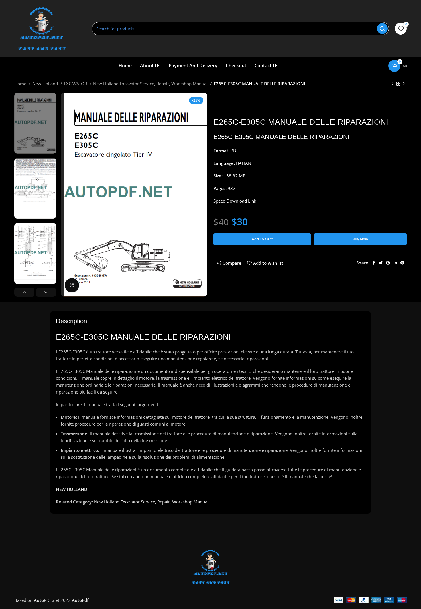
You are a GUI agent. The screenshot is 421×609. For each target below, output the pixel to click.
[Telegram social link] (402, 262)
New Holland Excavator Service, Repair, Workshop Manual (151, 83)
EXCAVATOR (76, 83)
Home (20, 83)
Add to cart (262, 239)
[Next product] (404, 84)
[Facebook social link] (374, 262)
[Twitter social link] (380, 262)
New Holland (45, 83)
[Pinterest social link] (388, 262)
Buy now (360, 239)
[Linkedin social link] (395, 262)
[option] (35, 123)
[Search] (382, 28)
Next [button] (46, 292)
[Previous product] (392, 84)
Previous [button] (24, 292)
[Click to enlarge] (72, 285)
